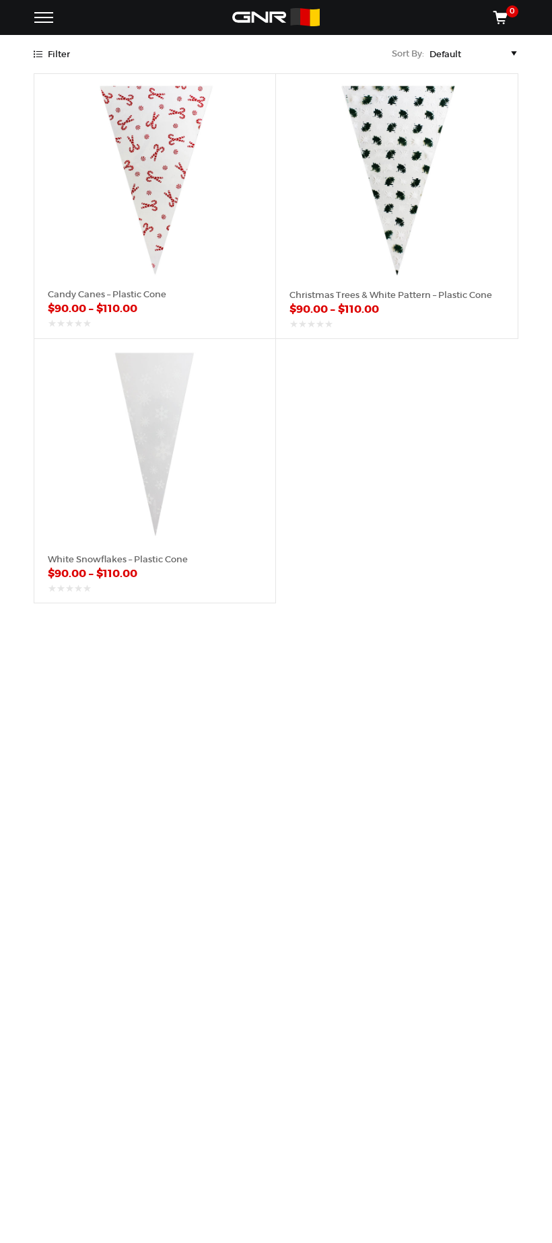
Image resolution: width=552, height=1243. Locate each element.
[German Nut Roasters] (276, 17)
